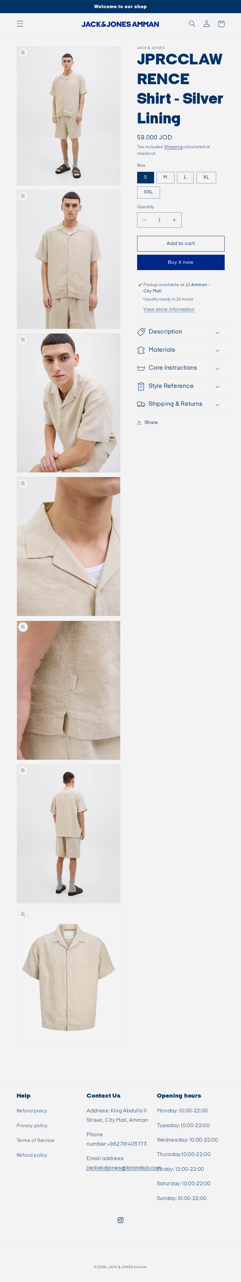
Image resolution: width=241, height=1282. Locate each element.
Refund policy (32, 1111)
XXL (148, 192)
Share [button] (151, 422)
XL (206, 177)
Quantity (145, 206)
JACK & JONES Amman (127, 1267)
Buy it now (181, 262)
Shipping (173, 147)
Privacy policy (32, 1125)
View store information (169, 309)
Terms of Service (36, 1140)
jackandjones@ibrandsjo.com (124, 1168)
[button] (20, 24)
